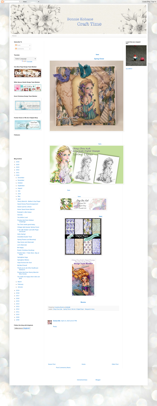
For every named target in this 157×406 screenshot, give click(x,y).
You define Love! (22, 217)
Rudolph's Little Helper (24, 212)
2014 (18, 304)
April (19, 199)
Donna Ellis (56, 321)
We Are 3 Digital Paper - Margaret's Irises (82, 309)
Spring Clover (99, 59)
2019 (18, 290)
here (68, 190)
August (20, 188)
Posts (18, 45)
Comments (20, 49)
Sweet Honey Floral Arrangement (27, 204)
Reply (55, 326)
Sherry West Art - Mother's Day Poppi (28, 201)
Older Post (115, 364)
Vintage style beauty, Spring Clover (28, 227)
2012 (18, 309)
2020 (18, 175)
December (21, 177)
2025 (18, 164)
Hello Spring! (21, 234)
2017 (18, 296)
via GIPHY (129, 69)
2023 (18, 167)
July (19, 191)
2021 (18, 172)
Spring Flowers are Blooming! (26, 239)
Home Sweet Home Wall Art (26, 209)
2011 (18, 312)
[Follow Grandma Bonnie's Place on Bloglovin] (22, 329)
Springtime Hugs (22, 257)
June (19, 194)
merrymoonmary (82, 380)
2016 (18, 298)
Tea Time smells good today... (26, 224)
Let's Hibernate (22, 245)
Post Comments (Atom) (63, 367)
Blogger (98, 380)
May (19, 196)
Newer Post (51, 364)
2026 (18, 162)
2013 (18, 306)
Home (14, 36)
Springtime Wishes (23, 260)
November (21, 180)
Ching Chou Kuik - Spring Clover (62, 309)
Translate (29, 61)
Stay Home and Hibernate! (25, 242)
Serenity (20, 215)
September (21, 185)
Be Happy (20, 247)
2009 (18, 317)
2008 (18, 320)
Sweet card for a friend (24, 207)
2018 (18, 293)
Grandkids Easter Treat (24, 237)
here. (100, 144)
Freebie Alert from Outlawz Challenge (25, 221)
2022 (18, 170)
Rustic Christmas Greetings (25, 250)
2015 (18, 301)
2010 (18, 314)
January (20, 287)
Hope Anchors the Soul (24, 262)
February (21, 284)
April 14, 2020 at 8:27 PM (69, 321)
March (20, 282)
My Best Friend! (22, 265)
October (20, 183)
